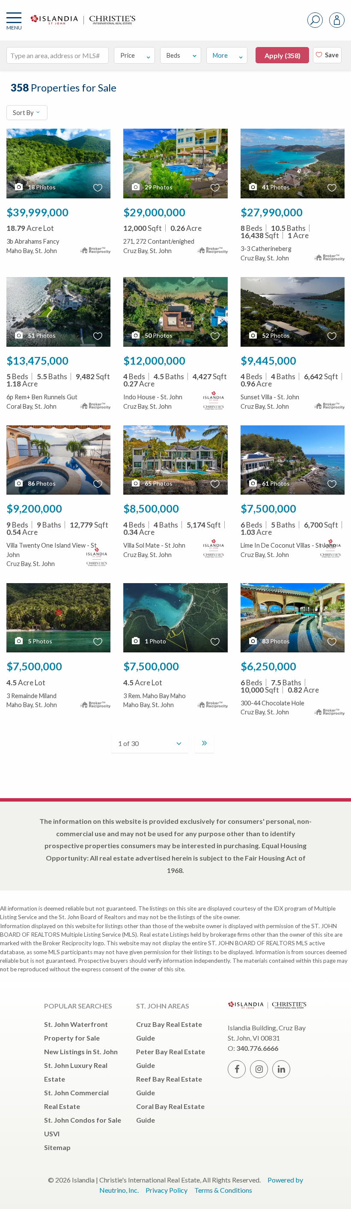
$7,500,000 (268, 508)
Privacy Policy (166, 1190)
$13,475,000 (37, 360)
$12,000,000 (154, 360)
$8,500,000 (151, 508)
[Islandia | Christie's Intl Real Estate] (82, 27)
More (220, 55)
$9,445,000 (268, 360)
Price (127, 55)
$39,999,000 (37, 212)
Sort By (24, 112)
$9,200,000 (34, 508)
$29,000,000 (154, 212)
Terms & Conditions (223, 1190)
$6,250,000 (268, 666)
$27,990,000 (272, 212)
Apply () (282, 55)
